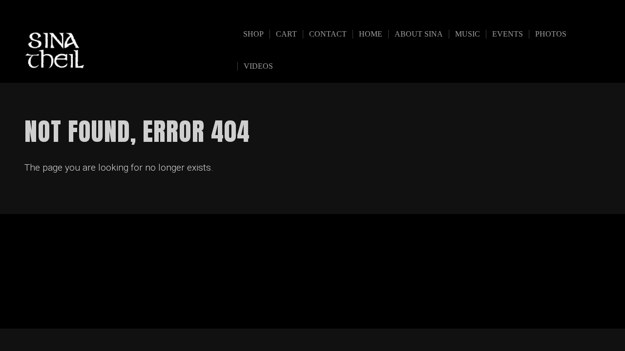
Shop (253, 34)
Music (467, 34)
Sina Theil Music (138, 50)
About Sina (419, 34)
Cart (286, 34)
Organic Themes (332, 306)
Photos (550, 34)
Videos (258, 66)
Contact (328, 34)
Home (370, 34)
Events (507, 34)
